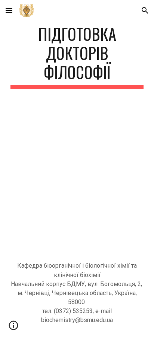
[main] (77, 56)
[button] (9, 10)
